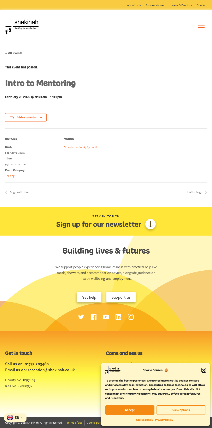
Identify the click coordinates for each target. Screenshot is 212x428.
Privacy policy (164, 420)
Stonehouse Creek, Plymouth (81, 147)
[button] (204, 370)
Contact (202, 5)
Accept (130, 410)
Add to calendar (27, 117)
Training (9, 176)
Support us (121, 297)
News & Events (180, 5)
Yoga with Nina (19, 192)
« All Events (13, 52)
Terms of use (74, 422)
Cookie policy (144, 420)
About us (133, 5)
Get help (89, 297)
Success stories (155, 5)
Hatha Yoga (195, 192)
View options (181, 410)
